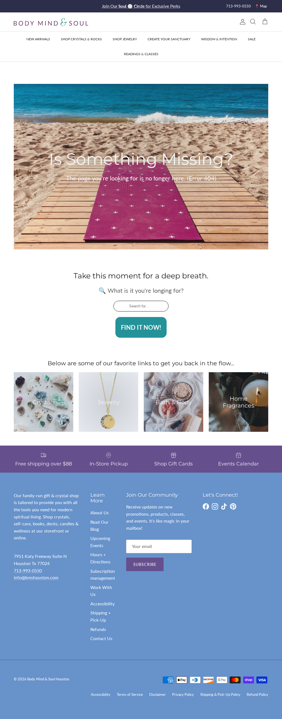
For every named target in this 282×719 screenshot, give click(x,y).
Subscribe (144, 564)
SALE (252, 39)
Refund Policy (257, 694)
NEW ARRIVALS (38, 39)
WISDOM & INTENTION (219, 39)
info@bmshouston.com (36, 577)
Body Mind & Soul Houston (48, 679)
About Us (99, 512)
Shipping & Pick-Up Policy (220, 694)
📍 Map (261, 6)
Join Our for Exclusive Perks (141, 6)
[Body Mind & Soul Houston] (51, 22)
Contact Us (101, 638)
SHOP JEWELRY (125, 39)
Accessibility (102, 603)
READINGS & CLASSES (141, 54)
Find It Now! (141, 327)
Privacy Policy (183, 694)
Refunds (98, 629)
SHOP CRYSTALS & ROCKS (81, 39)
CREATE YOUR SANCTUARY (169, 39)
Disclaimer (157, 694)
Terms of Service (130, 694)
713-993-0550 (238, 6)
